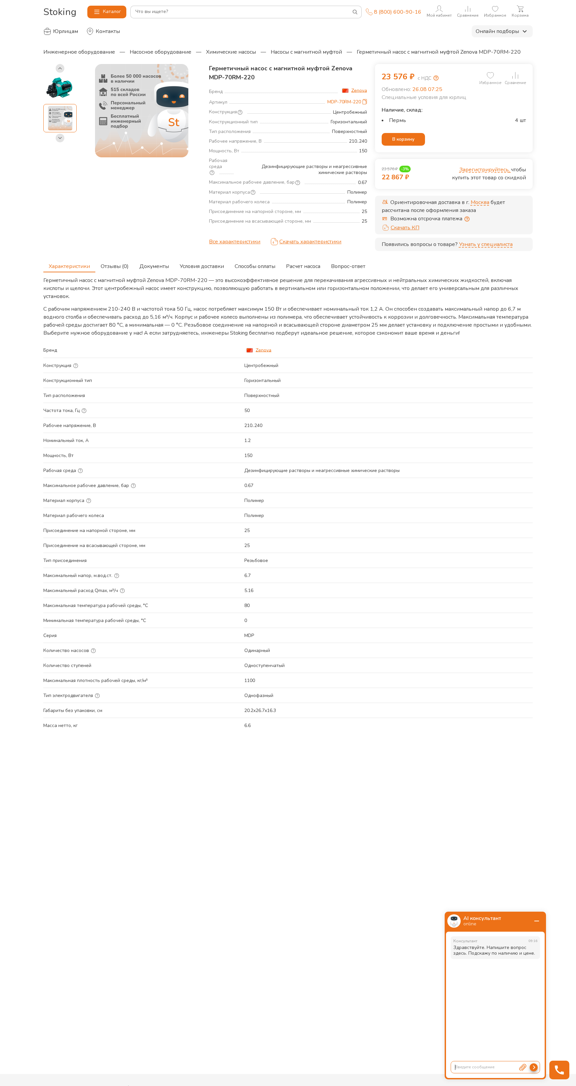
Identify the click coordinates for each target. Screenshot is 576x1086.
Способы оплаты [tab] (255, 266)
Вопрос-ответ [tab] (348, 266)
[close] (536, 921)
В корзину (403, 139)
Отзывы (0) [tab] (115, 266)
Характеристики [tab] (69, 266)
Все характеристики (234, 241)
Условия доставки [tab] (202, 266)
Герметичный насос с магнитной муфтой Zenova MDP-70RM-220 (439, 52)
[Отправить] (534, 1067)
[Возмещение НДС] (436, 78)
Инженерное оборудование (79, 52)
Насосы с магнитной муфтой (306, 52)
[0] (490, 75)
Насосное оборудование (160, 52)
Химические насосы (231, 52)
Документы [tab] (154, 266)
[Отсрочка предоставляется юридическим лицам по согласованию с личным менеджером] (467, 219)
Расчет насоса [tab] (303, 266)
